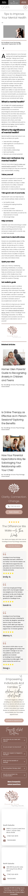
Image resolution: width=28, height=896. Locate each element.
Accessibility (14, 894)
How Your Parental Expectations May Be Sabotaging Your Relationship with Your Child (13, 463)
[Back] (3, 22)
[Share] (4, 48)
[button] (25, 7)
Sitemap (12, 892)
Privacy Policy (20, 892)
